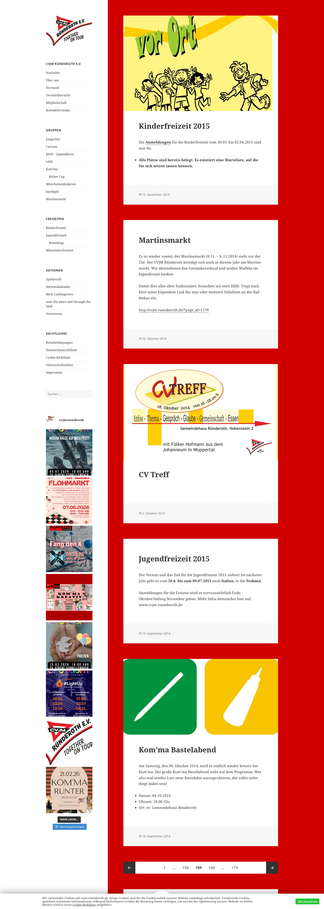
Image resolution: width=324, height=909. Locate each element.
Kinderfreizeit (56, 228)
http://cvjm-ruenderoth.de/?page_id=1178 (174, 310)
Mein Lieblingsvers (59, 294)
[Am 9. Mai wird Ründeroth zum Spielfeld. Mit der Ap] (69, 549)
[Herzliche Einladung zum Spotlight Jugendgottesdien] (69, 452)
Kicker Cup (57, 177)
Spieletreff (53, 279)
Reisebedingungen (59, 342)
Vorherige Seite (129, 868)
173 (235, 867)
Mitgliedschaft (56, 103)
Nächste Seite (272, 868)
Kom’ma (52, 169)
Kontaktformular (58, 110)
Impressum (54, 372)
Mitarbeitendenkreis (61, 184)
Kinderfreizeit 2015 (174, 126)
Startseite (53, 73)
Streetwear (54, 314)
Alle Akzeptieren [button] (307, 901)
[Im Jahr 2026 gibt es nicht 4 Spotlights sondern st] (69, 693)
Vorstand (52, 88)
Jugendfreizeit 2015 (174, 558)
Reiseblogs (56, 243)
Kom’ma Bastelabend (177, 749)
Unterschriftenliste (59, 365)
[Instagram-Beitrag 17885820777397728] (69, 500)
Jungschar (53, 139)
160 (212, 867)
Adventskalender (58, 287)
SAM (49, 162)
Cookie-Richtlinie (58, 357)
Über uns (52, 80)
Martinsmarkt (56, 199)
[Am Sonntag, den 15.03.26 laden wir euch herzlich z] (69, 645)
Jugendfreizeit (56, 235)
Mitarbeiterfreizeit (59, 250)
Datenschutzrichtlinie (61, 350)
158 (186, 867)
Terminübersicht (58, 95)
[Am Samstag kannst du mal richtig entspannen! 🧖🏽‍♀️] (69, 790)
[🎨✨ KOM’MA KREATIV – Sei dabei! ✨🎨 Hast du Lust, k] (69, 597)
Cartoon (51, 147)
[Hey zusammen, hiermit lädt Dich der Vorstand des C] (69, 742)
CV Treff (154, 474)
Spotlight (52, 192)
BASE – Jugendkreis (60, 154)
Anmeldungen (158, 142)
